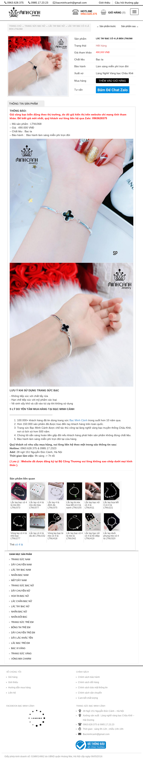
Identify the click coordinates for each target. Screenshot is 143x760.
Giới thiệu (104, 2)
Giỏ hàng (13, 677)
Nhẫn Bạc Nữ (19, 611)
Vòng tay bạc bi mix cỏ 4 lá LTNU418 (55, 536)
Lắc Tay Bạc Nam (21, 570)
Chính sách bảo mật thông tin (93, 687)
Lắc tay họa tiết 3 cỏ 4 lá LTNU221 (111, 505)
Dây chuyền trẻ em (23, 632)
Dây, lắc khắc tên (22, 638)
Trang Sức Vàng (21, 653)
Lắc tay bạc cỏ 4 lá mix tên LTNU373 (19, 505)
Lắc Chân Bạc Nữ (21, 601)
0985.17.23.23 (39, 2)
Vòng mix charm (21, 658)
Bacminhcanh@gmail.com (96, 734)
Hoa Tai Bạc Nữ (20, 596)
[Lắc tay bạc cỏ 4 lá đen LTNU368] (38, 65)
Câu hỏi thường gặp (127, 2)
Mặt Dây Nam (19, 580)
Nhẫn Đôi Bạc (19, 617)
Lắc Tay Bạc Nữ (56, 26)
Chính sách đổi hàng (88, 682)
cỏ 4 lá (19, 544)
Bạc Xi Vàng (18, 648)
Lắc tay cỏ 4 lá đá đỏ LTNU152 (37, 534)
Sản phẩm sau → (130, 26)
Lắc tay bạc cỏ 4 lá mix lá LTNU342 (74, 536)
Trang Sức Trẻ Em (22, 622)
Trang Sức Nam (20, 559)
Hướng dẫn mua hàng (19, 687)
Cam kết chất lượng (88, 698)
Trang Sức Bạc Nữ (35, 26)
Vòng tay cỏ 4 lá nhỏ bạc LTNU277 (19, 536)
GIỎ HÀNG (114, 12)
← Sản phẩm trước (106, 26)
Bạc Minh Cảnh (78, 420)
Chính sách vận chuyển (90, 692)
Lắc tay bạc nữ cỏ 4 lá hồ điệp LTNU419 (92, 536)
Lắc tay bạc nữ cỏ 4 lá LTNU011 (92, 505)
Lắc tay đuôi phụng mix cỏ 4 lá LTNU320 (111, 536)
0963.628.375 (15, 2)
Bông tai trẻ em (20, 627)
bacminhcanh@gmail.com (71, 2)
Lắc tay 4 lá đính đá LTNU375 (53, 505)
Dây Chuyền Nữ (20, 590)
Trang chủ (15, 26)
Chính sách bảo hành (89, 677)
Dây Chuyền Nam (21, 564)
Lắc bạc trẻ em (20, 643)
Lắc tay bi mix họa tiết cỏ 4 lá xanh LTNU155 (74, 505)
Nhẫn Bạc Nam (19, 575)
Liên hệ (12, 692)
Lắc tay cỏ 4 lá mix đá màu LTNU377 (36, 505)
